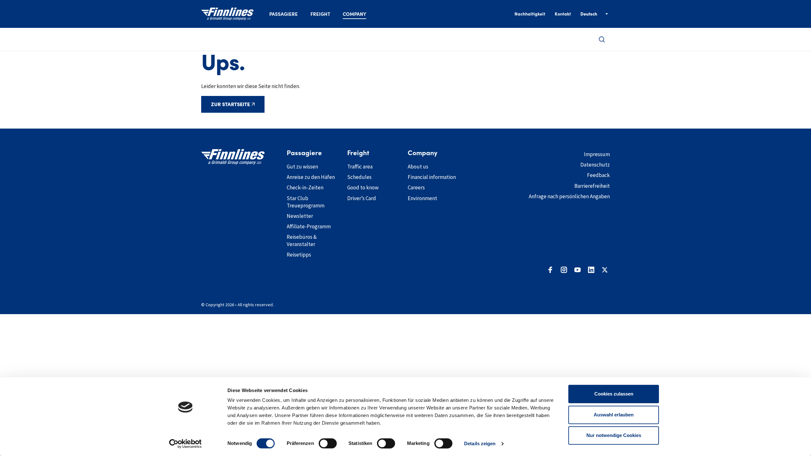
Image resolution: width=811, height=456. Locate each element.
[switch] (328, 443)
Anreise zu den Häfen (311, 177)
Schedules (359, 177)
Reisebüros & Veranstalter (302, 240)
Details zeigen (479, 443)
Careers (416, 187)
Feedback (598, 175)
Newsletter (300, 215)
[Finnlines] (227, 14)
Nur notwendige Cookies (613, 435)
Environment (422, 198)
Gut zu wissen (302, 166)
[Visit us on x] (605, 270)
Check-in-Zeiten (305, 187)
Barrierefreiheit (592, 185)
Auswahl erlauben (614, 414)
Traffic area (360, 166)
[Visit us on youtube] (577, 270)
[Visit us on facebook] (550, 270)
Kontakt (563, 14)
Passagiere (283, 14)
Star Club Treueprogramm (305, 202)
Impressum (597, 154)
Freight (320, 14)
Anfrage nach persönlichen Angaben (569, 196)
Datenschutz (595, 164)
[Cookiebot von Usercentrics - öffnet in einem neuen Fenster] (185, 443)
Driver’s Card (361, 198)
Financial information (432, 177)
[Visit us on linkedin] (591, 270)
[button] (602, 39)
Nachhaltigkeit (529, 14)
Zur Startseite (230, 104)
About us (418, 166)
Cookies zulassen (613, 393)
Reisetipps (299, 254)
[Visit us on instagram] (564, 270)
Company (354, 14)
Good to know (363, 187)
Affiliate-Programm (309, 226)
